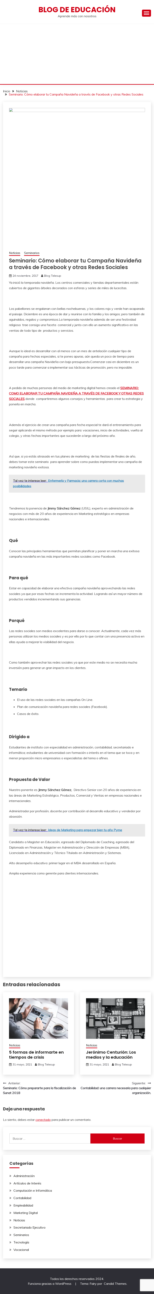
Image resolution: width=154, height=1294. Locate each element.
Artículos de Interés (27, 1183)
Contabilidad (22, 1198)
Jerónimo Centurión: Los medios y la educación (111, 1054)
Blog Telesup (52, 276)
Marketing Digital (25, 1213)
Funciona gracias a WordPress (50, 1284)
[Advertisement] (77, 54)
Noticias (14, 253)
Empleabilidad (23, 1205)
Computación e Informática (32, 1190)
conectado (43, 1120)
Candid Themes (115, 1284)
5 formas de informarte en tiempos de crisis (36, 1054)
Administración (24, 1176)
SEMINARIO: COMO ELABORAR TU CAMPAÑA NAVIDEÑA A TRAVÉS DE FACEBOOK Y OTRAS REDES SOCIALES (76, 393)
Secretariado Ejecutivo (29, 1227)
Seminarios (32, 253)
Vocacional (21, 1250)
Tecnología (21, 1242)
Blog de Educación (77, 9)
